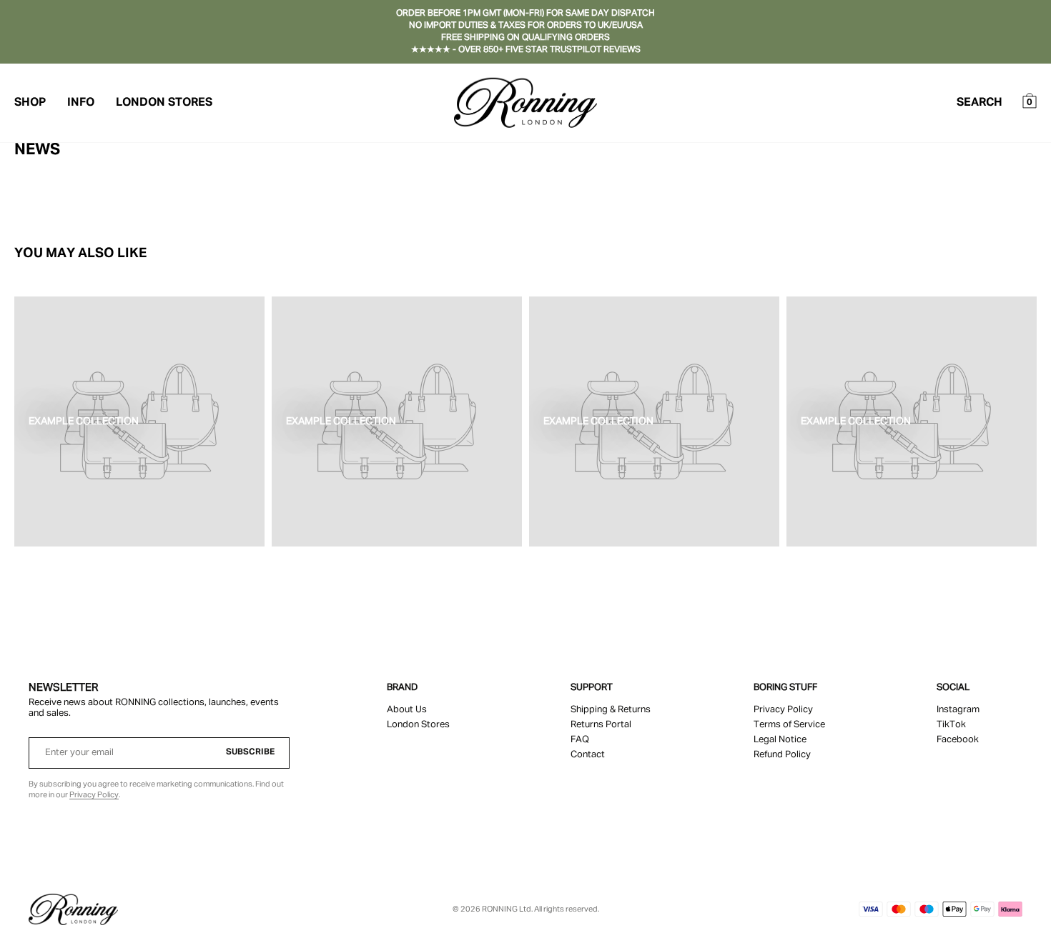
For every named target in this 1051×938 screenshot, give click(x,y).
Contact (588, 754)
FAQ (580, 739)
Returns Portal (601, 724)
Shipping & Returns (611, 709)
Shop (30, 103)
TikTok (951, 724)
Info (80, 103)
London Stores (164, 103)
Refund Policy (782, 754)
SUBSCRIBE (250, 752)
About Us (407, 709)
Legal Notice (780, 739)
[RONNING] (73, 909)
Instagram (958, 709)
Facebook (958, 739)
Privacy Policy (94, 795)
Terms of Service (789, 724)
